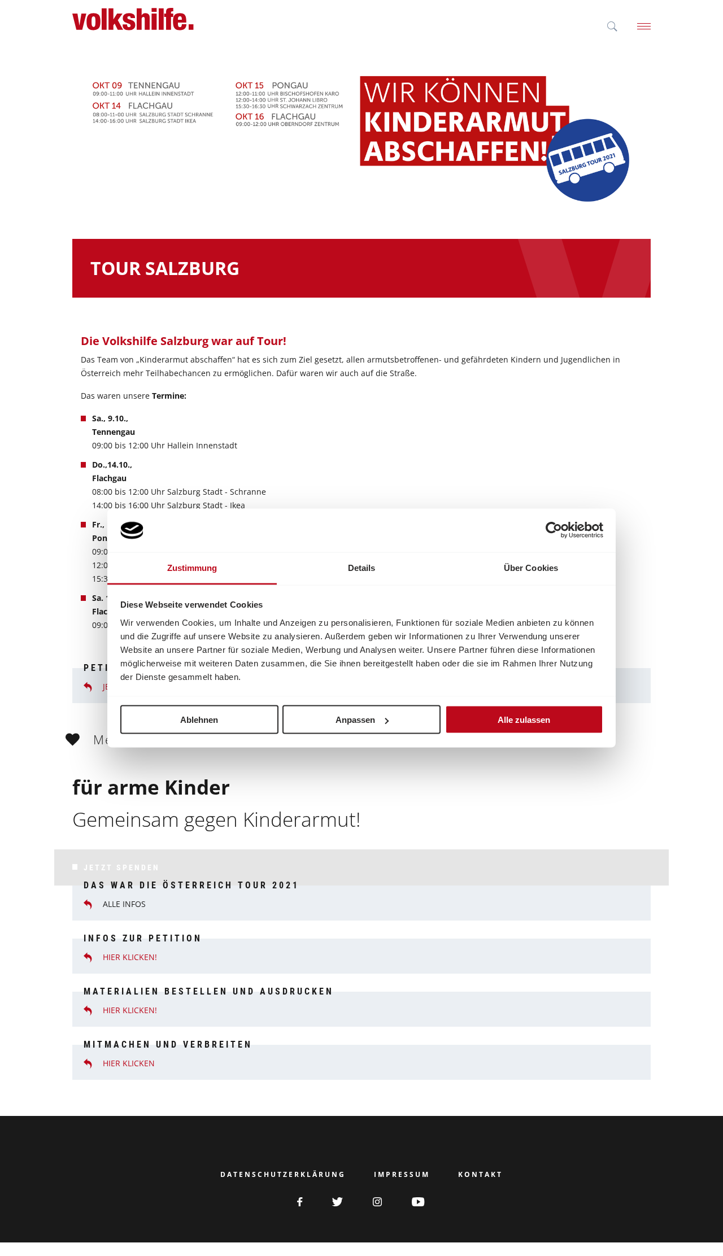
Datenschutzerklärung (283, 1174)
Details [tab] (362, 567)
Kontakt (480, 1174)
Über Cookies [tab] (531, 567)
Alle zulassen (524, 720)
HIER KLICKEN (129, 1063)
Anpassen (355, 720)
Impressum (402, 1174)
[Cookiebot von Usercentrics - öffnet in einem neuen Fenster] (553, 530)
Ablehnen (199, 720)
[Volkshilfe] (132, 19)
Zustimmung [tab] (192, 567)
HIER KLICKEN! (130, 957)
